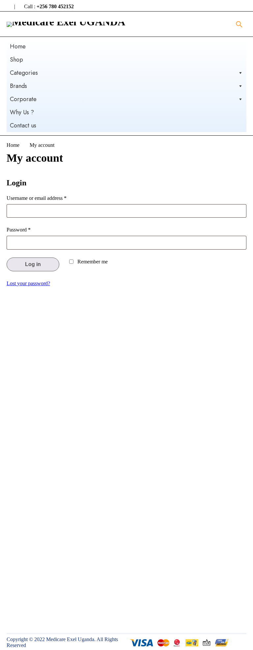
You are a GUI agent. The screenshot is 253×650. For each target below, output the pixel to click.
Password (19, 229)
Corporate (23, 99)
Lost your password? (28, 283)
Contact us (23, 125)
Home (18, 46)
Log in (33, 264)
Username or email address (37, 198)
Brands (18, 86)
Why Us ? (22, 112)
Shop (16, 59)
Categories (24, 72)
